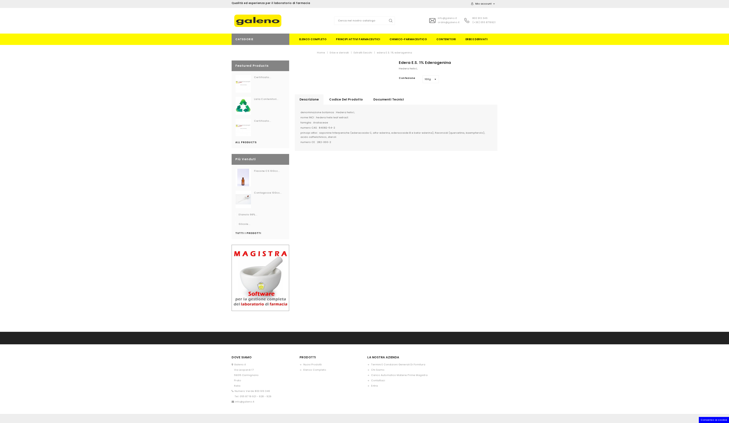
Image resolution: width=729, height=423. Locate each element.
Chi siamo (378, 370)
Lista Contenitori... (266, 99)
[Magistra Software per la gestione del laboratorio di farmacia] (260, 277)
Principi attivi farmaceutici (358, 39)
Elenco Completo (314, 370)
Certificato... (262, 77)
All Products (246, 142)
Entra (374, 386)
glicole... (244, 224)
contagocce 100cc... (268, 193)
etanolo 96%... (248, 214)
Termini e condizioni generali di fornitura (398, 364)
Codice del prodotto (346, 99)
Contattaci (378, 380)
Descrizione (309, 99)
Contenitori (446, 39)
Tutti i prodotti (248, 233)
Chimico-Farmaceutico (408, 39)
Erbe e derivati (476, 39)
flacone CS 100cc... (267, 171)
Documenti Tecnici (388, 99)
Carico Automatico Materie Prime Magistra (399, 375)
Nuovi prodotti (312, 364)
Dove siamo (242, 357)
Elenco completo (313, 39)
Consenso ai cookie (714, 420)
